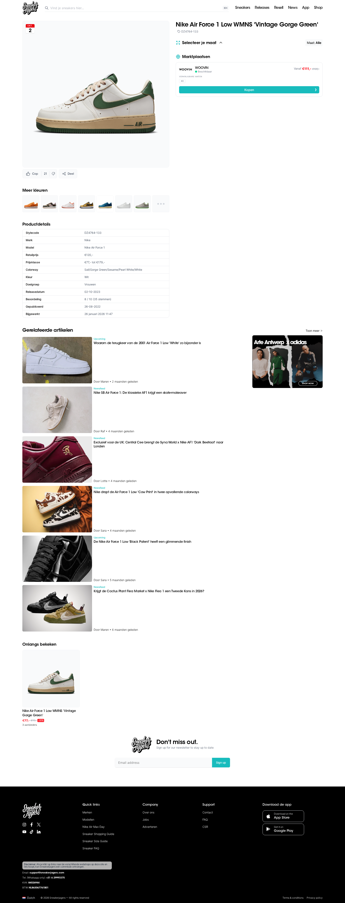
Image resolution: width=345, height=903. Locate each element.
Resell (278, 8)
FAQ (205, 819)
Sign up (221, 762)
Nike (87, 240)
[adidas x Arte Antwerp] (287, 361)
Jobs (146, 819)
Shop (318, 8)
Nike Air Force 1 (94, 247)
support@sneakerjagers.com (47, 873)
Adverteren (150, 826)
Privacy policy (315, 897)
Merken (87, 812)
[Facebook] (32, 825)
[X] (39, 825)
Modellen (88, 819)
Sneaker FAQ (90, 848)
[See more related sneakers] (160, 203)
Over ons (148, 812)
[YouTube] (24, 832)
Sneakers (242, 8)
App (305, 8)
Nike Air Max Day (93, 826)
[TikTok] (32, 832)
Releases (262, 8)
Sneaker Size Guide (95, 841)
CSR (205, 826)
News (292, 8)
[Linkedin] (39, 832)
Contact (207, 812)
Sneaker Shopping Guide (98, 834)
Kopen (280, 89)
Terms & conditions (293, 897)
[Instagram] (24, 825)
